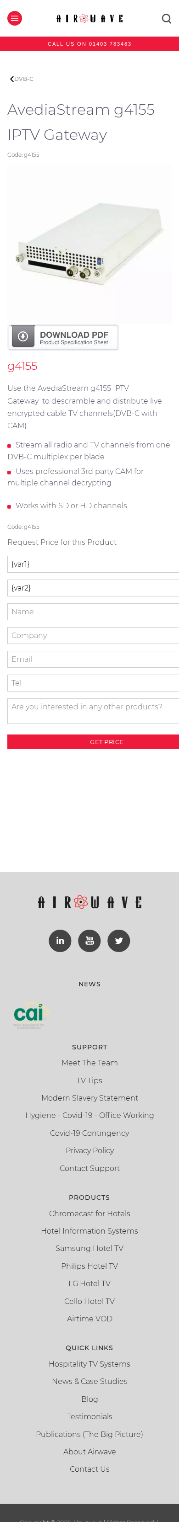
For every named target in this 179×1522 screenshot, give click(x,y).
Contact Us (90, 1469)
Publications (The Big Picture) (89, 1434)
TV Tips (89, 1080)
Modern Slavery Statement (89, 1098)
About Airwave (89, 1451)
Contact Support (90, 1168)
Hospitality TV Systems (89, 1364)
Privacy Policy (90, 1150)
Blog (89, 1399)
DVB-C (24, 78)
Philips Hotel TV (89, 1266)
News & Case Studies (90, 1381)
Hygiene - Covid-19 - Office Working (89, 1115)
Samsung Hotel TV (89, 1248)
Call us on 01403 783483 (90, 44)
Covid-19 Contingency (89, 1133)
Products (89, 1197)
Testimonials (89, 1416)
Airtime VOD (89, 1318)
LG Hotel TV (89, 1283)
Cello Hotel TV (89, 1301)
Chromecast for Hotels (89, 1213)
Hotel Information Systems (89, 1231)
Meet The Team (90, 1063)
